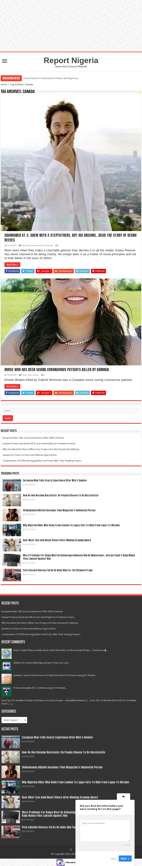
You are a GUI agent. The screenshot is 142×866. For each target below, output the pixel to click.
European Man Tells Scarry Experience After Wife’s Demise (33, 437)
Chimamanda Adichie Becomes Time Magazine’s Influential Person (59, 510)
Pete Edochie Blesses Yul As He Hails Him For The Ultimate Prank (57, 570)
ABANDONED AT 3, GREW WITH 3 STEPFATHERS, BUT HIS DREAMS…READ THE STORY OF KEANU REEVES (70, 237)
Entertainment (37, 245)
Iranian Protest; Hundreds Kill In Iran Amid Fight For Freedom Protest (39, 443)
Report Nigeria (71, 60)
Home (4, 84)
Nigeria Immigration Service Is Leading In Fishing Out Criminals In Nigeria (61, 78)
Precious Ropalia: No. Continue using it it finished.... (40, 687)
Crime (24, 375)
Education (25, 245)
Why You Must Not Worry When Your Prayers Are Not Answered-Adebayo (41, 449)
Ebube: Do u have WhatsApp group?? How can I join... (41, 662)
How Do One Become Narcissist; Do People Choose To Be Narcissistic (61, 495)
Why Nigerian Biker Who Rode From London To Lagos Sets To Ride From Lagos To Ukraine (71, 525)
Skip (113, 858)
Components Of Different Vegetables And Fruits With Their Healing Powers (42, 460)
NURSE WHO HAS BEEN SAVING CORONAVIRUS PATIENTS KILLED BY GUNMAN (56, 369)
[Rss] (71, 849)
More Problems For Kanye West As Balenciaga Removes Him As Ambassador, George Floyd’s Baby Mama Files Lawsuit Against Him (79, 557)
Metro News (33, 375)
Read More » (12, 264)
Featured (49, 245)
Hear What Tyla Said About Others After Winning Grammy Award (57, 540)
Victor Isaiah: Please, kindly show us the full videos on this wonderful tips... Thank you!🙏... (60, 650)
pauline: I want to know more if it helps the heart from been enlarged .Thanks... (55, 675)
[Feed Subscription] (140, 91)
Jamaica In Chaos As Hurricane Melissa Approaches (30, 455)
